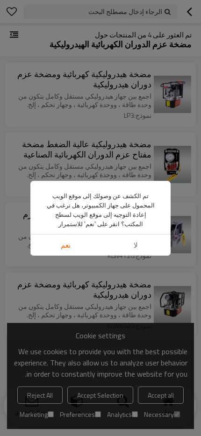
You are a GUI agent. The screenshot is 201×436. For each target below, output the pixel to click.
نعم (66, 245)
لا (136, 245)
